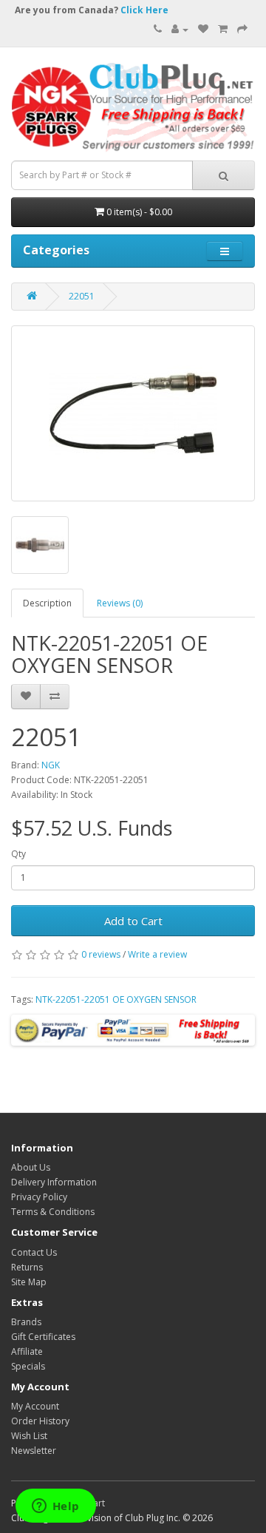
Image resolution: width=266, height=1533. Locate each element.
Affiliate (27, 1351)
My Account (35, 1406)
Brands (26, 1322)
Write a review (157, 954)
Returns (27, 1267)
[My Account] (179, 29)
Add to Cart (133, 920)
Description (47, 603)
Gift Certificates (43, 1336)
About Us (30, 1167)
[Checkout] (242, 29)
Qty (18, 853)
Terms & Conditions (53, 1211)
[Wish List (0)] (203, 29)
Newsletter (33, 1450)
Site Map (29, 1282)
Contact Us (34, 1252)
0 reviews (100, 954)
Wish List (29, 1435)
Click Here (144, 10)
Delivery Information (54, 1182)
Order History (40, 1421)
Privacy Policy (39, 1197)
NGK (50, 765)
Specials (28, 1366)
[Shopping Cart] (223, 29)
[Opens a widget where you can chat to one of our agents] (55, 1507)
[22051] (133, 413)
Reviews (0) (120, 603)
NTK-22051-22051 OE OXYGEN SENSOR (116, 999)
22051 (82, 296)
